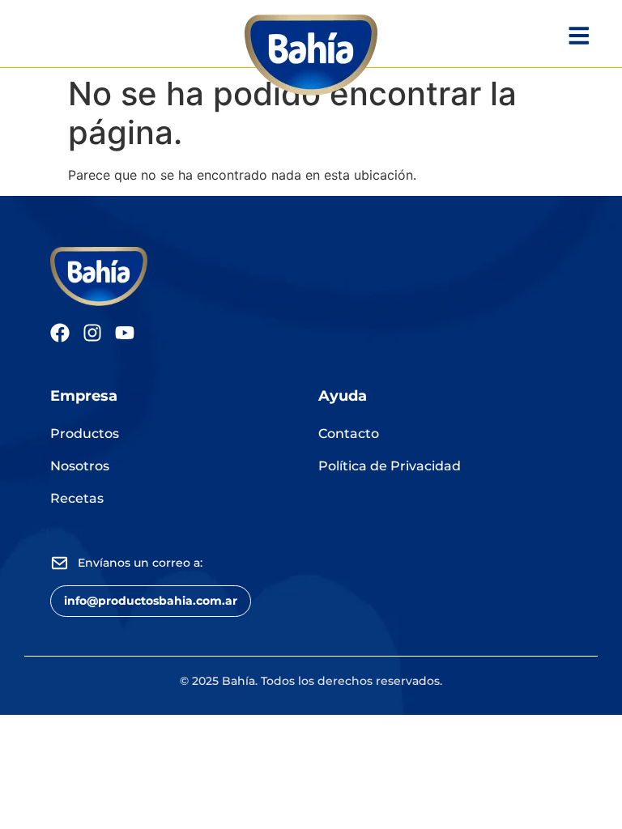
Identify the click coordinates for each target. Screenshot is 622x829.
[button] (150, 601)
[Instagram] (92, 332)
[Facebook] (60, 332)
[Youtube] (124, 332)
